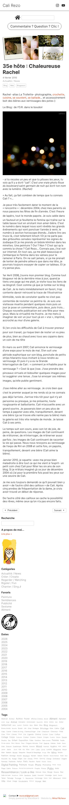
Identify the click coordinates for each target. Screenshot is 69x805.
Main (3, 752)
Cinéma (38, 734)
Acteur (12, 719)
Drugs (44, 752)
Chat (38, 731)
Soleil (34, 775)
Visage (14, 781)
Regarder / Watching (13, 579)
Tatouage (10, 778)
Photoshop (47, 765)
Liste (38, 749)
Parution (32, 761)
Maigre (64, 749)
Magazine (57, 749)
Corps (12, 737)
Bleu (40, 725)
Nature (40, 755)
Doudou (4, 740)
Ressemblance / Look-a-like (17, 772)
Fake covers (46, 740)
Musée (19, 755)
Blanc (36, 725)
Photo (38, 765)
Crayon (39, 737)
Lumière (49, 749)
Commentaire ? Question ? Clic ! (34, 26)
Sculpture (15, 775)
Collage (4, 737)
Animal (14, 722)
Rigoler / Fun (8, 583)
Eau (9, 740)
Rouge (49, 772)
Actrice (19, 719)
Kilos (27, 749)
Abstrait (4, 719)
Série (21, 775)
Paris (25, 761)
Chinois (14, 734)
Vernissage (38, 778)
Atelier (61, 722)
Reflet (57, 768)
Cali (62, 729)
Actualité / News (11, 81)
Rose (44, 772)
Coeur (51, 734)
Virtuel (9, 781)
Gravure (9, 746)
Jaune (9, 749)
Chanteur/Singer (30, 731)
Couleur (26, 737)
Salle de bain (6, 775)
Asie (56, 722)
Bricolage (44, 728)
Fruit (40, 743)
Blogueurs (21, 85)
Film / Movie (15, 743)
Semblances (8, 600)
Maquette (22, 752)
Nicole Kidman (54, 755)
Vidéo (64, 778)
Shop (29, 728)
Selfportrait (6, 725)
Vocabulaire (23, 781)
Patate (44, 761)
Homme (32, 746)
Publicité (6, 603)
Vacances (29, 778)
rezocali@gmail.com (29, 795)
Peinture (6, 597)
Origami (64, 758)
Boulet (20, 728)
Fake (31, 740)
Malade (8, 752)
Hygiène (53, 746)
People (31, 765)
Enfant (14, 740)
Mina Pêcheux (59, 798)
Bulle (51, 728)
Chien (8, 734)
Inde (59, 746)
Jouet (15, 749)
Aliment (6, 609)
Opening (42, 758)
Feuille (62, 740)
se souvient (19, 97)
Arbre (46, 722)
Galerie (46, 743)
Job (25, 728)
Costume (19, 737)
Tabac (3, 778)
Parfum (19, 761)
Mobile (60, 752)
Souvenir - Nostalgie (45, 775)
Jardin (3, 749)
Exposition (23, 740)
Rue (61, 772)
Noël (61, 755)
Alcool (46, 719)
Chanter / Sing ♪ (11, 586)
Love (3, 722)
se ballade (34, 97)
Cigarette (30, 734)
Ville (3, 781)
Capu (3, 731)
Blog (5, 85)
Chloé (20, 734)
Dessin (64, 737)
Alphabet (62, 719)
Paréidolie (12, 761)
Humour (46, 746)
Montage (13, 755)
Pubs (50, 768)
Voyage (38, 781)
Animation (21, 722)
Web (12, 85)
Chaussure (45, 731)
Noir (66, 755)
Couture (33, 737)
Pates (49, 761)
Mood (39, 747)
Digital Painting (9, 765)
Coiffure (57, 734)
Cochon (45, 734)
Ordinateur (56, 758)
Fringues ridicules (32, 743)
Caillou (56, 728)
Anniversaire (31, 722)
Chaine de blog (17, 731)
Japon (64, 746)
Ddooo (58, 737)
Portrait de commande (26, 768)
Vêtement (57, 778)
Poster (27, 719)
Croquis (46, 737)
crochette (58, 94)
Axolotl (19, 725)
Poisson (15, 768)
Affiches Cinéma (37, 719)
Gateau (53, 743)
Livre (43, 749)
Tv (23, 778)
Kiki (24, 749)
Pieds (59, 764)
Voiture (31, 781)
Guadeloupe (17, 746)
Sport (55, 775)
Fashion (4, 756)
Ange (7, 722)
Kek (20, 749)
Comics (25, 725)
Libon (32, 749)
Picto (54, 764)
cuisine (7, 97)
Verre (45, 778)
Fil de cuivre (5, 743)
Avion (14, 725)
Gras (3, 746)
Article (51, 722)
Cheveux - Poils (57, 731)
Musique (26, 756)
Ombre (36, 758)
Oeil (25, 758)
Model (15, 752)
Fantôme (38, 740)
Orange (48, 758)
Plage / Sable (6, 768)
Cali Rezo (11, 5)
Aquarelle (40, 722)
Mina (53, 753)
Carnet (8, 731)
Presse (43, 768)
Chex (3, 734)
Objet (20, 758)
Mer (48, 752)
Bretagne (36, 728)
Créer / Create (10, 576)
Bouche (14, 728)
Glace (64, 743)
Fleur (22, 743)
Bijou (31, 725)
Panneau (4, 761)
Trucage (18, 778)
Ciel (24, 734)
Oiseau (30, 758)
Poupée (37, 768)
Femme (55, 740)
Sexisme (6, 606)
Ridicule (38, 772)
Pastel (38, 761)
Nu (10, 758)
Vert (50, 778)
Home (25, 746)
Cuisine (52, 737)
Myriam (33, 755)
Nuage (14, 758)
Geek (59, 743)
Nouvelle (4, 758)
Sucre (60, 775)
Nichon (46, 755)
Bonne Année (6, 728)
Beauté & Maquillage (34, 752)
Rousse (56, 772)
